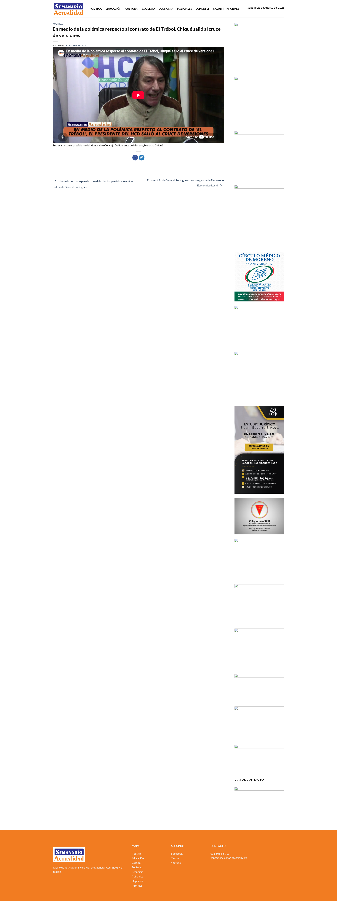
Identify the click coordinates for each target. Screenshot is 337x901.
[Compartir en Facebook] (135, 158)
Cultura (131, 8)
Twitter (175, 858)
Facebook (177, 853)
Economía (166, 8)
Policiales (184, 8)
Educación (113, 8)
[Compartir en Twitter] (141, 158)
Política (96, 8)
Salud (217, 8)
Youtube (176, 862)
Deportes (202, 8)
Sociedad (148, 8)
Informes (232, 8)
